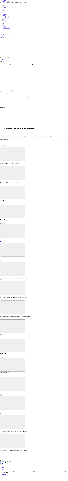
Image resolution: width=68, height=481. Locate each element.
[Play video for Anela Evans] (12, 307)
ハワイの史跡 (5, 17)
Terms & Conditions (4, 474)
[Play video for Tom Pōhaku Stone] (12, 422)
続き (0, 164)
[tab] (34, 1)
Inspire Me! (1, 463)
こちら (23, 2)
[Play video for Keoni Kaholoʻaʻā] (12, 384)
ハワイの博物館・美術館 (6, 16)
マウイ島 (4, 10)
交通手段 (4, 26)
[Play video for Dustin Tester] (12, 269)
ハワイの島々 (3, 5)
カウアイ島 (4, 7)
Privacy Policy (3, 473)
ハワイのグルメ (5, 14)
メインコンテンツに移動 (3, 0)
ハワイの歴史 (5, 21)
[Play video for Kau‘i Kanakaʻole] (12, 211)
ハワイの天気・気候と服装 (6, 28)
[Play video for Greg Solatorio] (12, 288)
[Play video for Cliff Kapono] (12, 326)
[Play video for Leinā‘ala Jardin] (12, 173)
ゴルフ (4, 15)
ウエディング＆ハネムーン (6, 18)
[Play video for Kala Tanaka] (12, 250)
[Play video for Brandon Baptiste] (12, 192)
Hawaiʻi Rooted (3, 59)
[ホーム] (1, 37)
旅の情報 (3, 23)
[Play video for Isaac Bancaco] (12, 231)
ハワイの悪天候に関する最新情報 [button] (4, 1)
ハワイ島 (4, 11)
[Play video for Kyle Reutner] (12, 403)
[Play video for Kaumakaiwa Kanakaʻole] (12, 345)
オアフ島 (4, 8)
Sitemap (3, 475)
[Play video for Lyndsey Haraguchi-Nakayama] (12, 154)
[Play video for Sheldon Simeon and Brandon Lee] (12, 365)
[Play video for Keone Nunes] (12, 441)
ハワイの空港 (5, 27)
